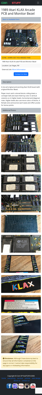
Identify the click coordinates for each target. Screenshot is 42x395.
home (4, 378)
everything (11, 378)
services (20, 378)
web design (36, 378)
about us (17, 381)
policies (27, 378)
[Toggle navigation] (38, 3)
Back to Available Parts (11, 19)
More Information (19, 69)
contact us (26, 381)
